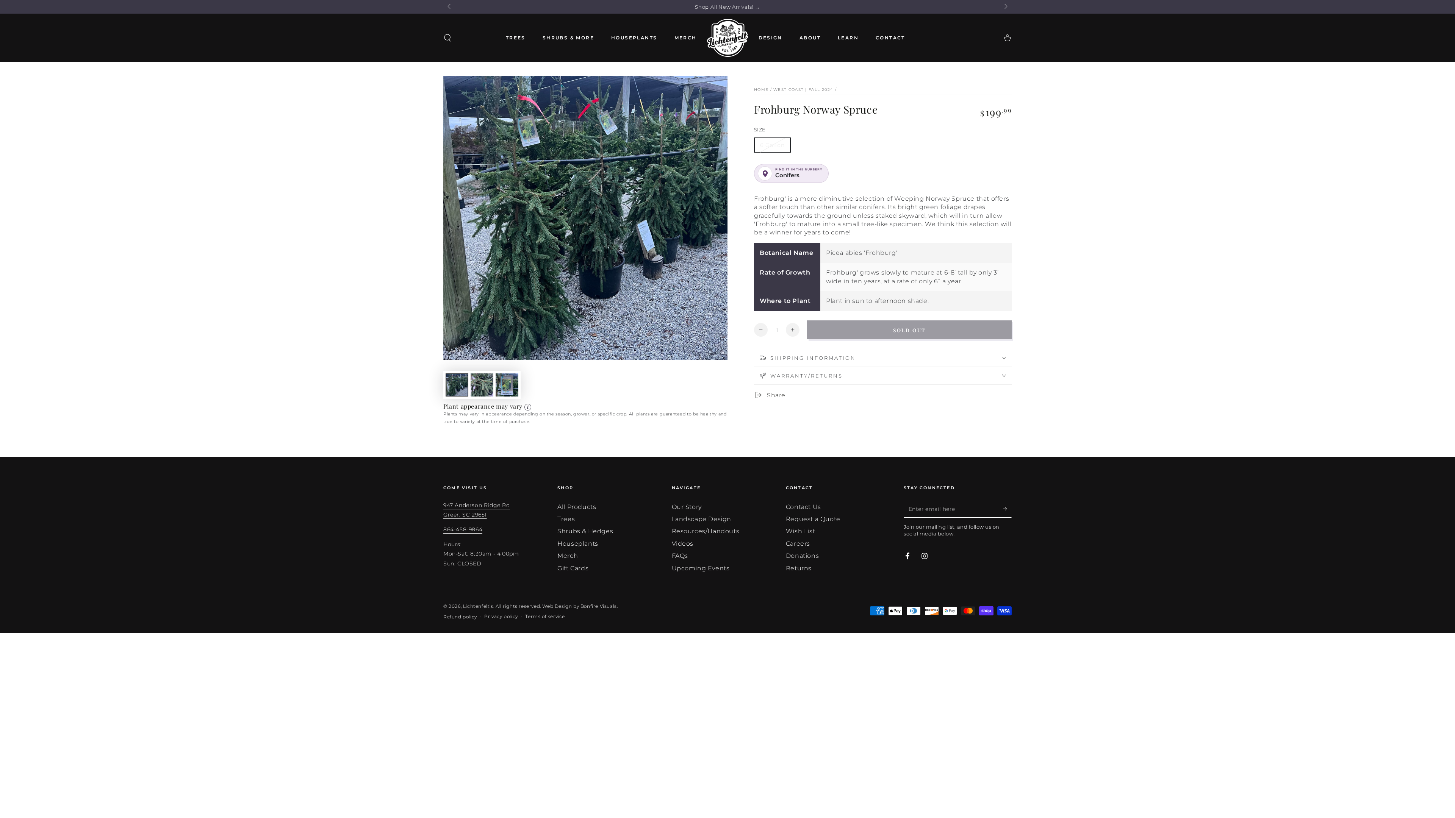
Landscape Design (702, 519)
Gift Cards (572, 568)
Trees (566, 519)
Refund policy (460, 617)
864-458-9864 (462, 529)
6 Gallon (772, 145)
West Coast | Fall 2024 (803, 89)
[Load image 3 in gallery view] (507, 385)
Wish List (800, 531)
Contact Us (803, 506)
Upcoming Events (701, 568)
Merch (567, 555)
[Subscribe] (1007, 509)
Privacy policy (501, 616)
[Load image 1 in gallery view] (457, 385)
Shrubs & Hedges (585, 531)
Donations (802, 555)
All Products (576, 506)
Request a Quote (813, 519)
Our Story (687, 506)
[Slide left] (449, 7)
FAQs (680, 555)
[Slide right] (1005, 7)
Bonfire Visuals (598, 606)
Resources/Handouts (706, 531)
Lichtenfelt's (478, 606)
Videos (683, 543)
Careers (798, 543)
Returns (799, 568)
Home (761, 89)
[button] (447, 38)
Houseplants (577, 543)
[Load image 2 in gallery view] (482, 385)
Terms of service (545, 616)
